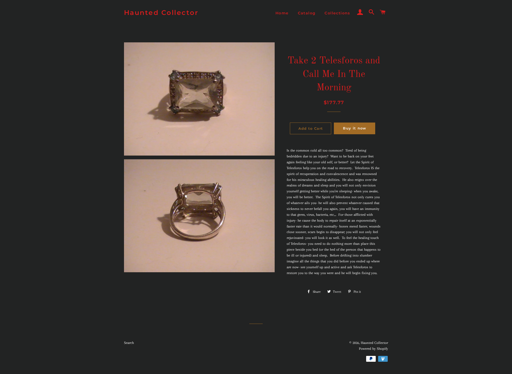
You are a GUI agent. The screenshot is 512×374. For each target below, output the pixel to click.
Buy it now (354, 128)
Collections (337, 13)
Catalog (307, 13)
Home (282, 13)
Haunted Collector (161, 13)
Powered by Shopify (373, 349)
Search (129, 343)
